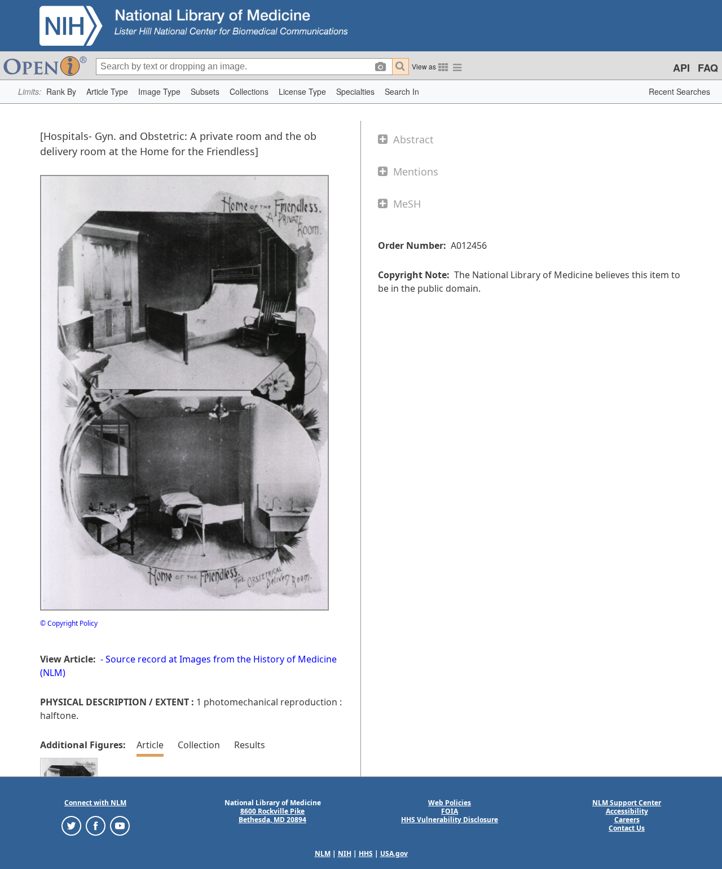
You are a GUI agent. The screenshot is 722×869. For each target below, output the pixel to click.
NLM (323, 853)
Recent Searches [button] (679, 91)
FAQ (708, 67)
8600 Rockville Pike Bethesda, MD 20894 (272, 815)
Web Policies (449, 802)
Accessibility (627, 811)
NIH (344, 853)
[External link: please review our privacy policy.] (71, 825)
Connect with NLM (95, 802)
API (681, 67)
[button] (61, 91)
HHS (366, 853)
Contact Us (627, 828)
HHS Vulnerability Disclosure (449, 819)
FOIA (449, 811)
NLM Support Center (626, 802)
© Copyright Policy (69, 623)
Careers (627, 819)
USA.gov (394, 853)
